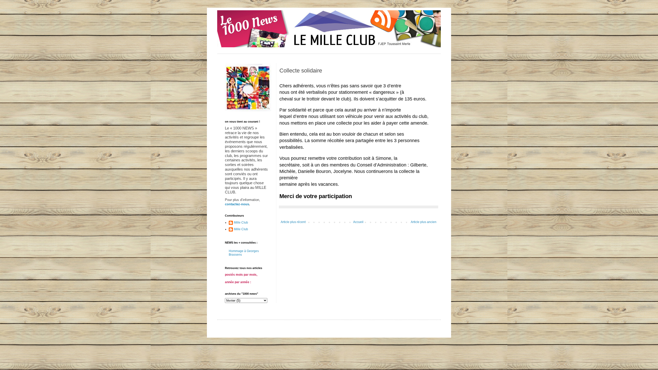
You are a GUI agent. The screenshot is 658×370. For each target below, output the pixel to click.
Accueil (358, 222)
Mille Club (241, 222)
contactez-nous (237, 204)
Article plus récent (293, 222)
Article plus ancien (423, 222)
